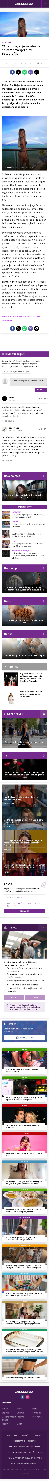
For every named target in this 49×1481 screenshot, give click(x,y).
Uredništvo (26, 1435)
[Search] (45, 4)
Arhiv (42, 927)
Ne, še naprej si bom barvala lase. (22, 984)
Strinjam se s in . (23, 904)
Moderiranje (19, 1441)
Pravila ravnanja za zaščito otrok (25, 1458)
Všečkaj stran (26, 1037)
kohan (11, 316)
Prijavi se (41, 390)
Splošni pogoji (36, 1452)
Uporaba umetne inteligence (25, 1463)
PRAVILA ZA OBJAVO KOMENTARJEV (16, 372)
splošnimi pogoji (24, 903)
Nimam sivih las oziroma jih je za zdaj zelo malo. (24, 990)
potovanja (19, 316)
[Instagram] (28, 1397)
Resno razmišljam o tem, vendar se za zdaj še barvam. (24, 976)
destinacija (7, 320)
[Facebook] (12, 72)
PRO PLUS (39, 1435)
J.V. (10, 63)
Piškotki (32, 1441)
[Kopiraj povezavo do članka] (36, 72)
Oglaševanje (12, 1435)
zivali (38, 316)
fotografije (30, 316)
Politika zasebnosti (16, 1452)
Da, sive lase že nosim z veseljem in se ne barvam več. (24, 969)
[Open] (6, 4)
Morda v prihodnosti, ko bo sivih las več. (25, 980)
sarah (4, 316)
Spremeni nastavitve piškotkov (24, 1446)
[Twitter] (18, 72)
